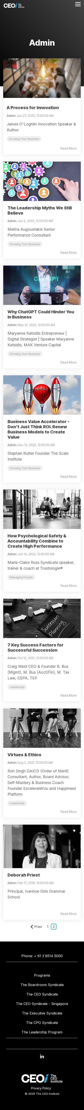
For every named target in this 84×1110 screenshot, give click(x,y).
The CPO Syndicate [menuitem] (42, 1022)
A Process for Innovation (33, 107)
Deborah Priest (24, 875)
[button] (42, 1058)
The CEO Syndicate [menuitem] (42, 994)
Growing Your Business (24, 139)
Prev (38, 926)
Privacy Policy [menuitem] (41, 1088)
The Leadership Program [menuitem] (42, 1032)
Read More (68, 148)
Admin (11, 115)
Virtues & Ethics (24, 754)
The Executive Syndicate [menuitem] (42, 1013)
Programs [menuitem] (42, 975)
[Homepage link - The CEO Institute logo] (42, 1081)
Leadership (17, 687)
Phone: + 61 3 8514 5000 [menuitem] (42, 956)
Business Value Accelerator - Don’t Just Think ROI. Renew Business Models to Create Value (38, 429)
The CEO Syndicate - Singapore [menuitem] (42, 1004)
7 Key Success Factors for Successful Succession (36, 647)
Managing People (21, 577)
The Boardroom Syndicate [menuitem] (42, 985)
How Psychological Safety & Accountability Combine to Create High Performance (37, 541)
